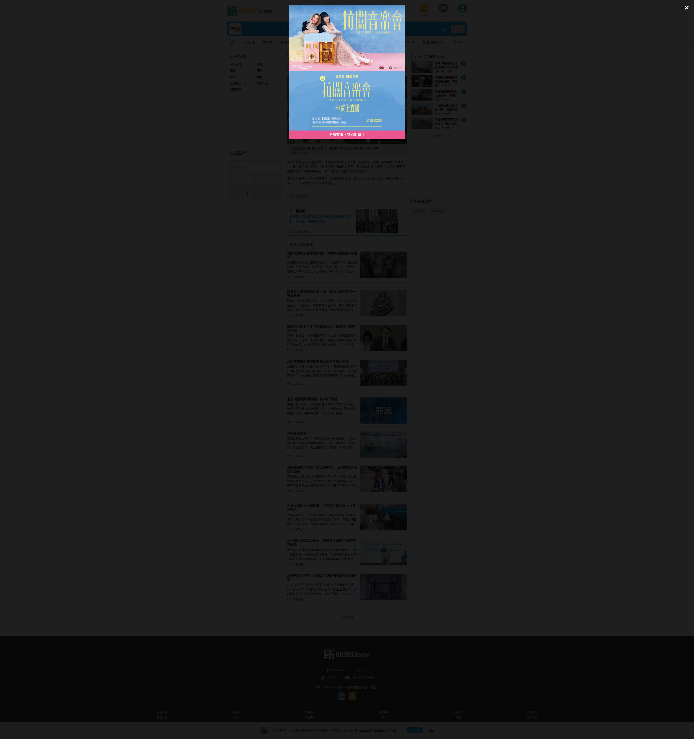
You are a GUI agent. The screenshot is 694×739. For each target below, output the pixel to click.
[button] (686, 7)
